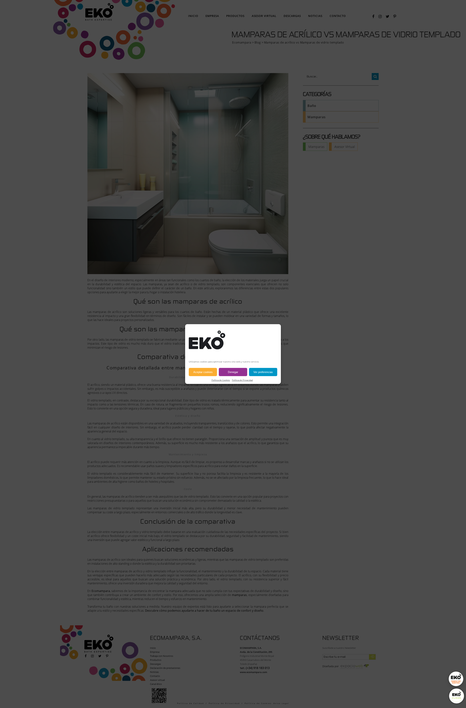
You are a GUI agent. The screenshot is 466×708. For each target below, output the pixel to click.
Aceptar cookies (203, 371)
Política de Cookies (221, 380)
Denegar (233, 371)
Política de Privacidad (242, 380)
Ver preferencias (263, 371)
